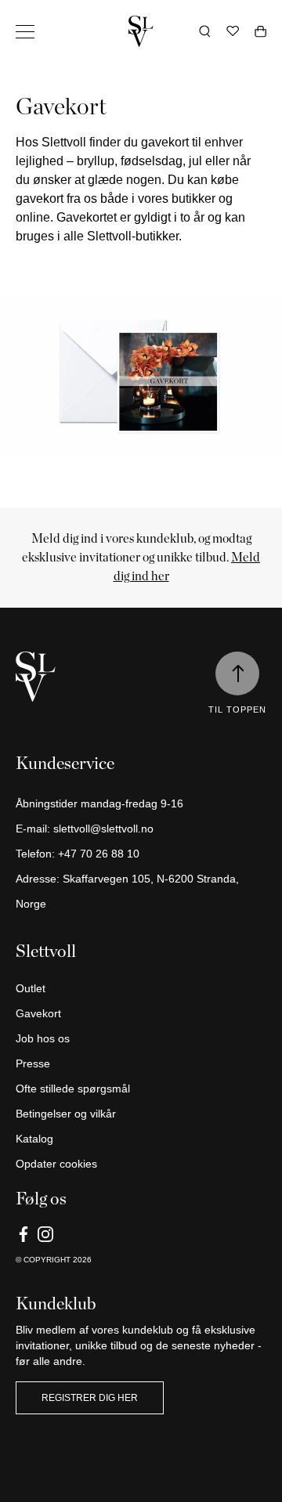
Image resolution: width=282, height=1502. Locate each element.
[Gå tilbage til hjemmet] (141, 31)
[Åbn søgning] (205, 31)
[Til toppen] (237, 673)
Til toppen (237, 709)
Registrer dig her (90, 1397)
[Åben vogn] (260, 31)
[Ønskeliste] (232, 31)
